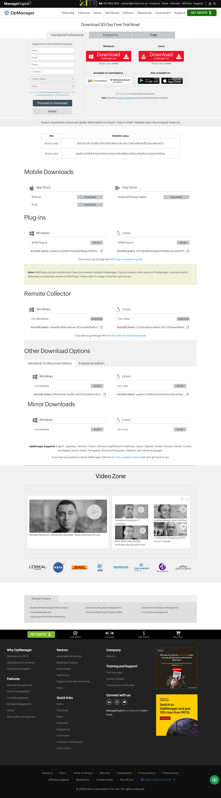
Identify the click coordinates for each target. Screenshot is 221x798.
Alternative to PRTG (18, 656)
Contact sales (105, 780)
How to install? (125, 122)
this (96, 276)
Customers (163, 12)
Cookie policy (170, 773)
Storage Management (19, 704)
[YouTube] (124, 702)
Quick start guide (76, 122)
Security (105, 773)
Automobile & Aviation (69, 656)
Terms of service (83, 773)
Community (63, 735)
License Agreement (43, 95)
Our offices (126, 780)
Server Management (18, 691)
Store (165, 3)
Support (179, 12)
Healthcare (63, 675)
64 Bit (96, 242)
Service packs (160, 122)
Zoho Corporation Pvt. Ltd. (103, 788)
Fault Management (17, 697)
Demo (98, 12)
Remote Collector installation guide (126, 335)
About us (111, 656)
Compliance (124, 773)
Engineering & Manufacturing (73, 681)
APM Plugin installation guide (125, 259)
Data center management (21, 716)
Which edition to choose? (102, 122)
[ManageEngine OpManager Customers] (110, 567)
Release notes (143, 122)
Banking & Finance (67, 662)
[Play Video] (68, 515)
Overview (68, 12)
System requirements (53, 122)
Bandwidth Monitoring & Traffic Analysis (49, 608)
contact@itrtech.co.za (134, 3)
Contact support (115, 678)
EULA (63, 773)
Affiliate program (58, 780)
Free (153, 35)
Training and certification (120, 685)
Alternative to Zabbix (18, 668)
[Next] (187, 499)
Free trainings (114, 672)
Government (64, 668)
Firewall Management (41, 612)
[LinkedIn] (109, 702)
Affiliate (187, 3)
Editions (128, 12)
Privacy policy (147, 773)
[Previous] (182, 499)
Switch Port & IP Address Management (160, 608)
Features (84, 12)
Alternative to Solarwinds (21, 662)
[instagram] (116, 702)
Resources (144, 12)
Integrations (63, 729)
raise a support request (128, 457)
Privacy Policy (62, 95)
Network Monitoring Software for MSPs (105, 612)
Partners (175, 3)
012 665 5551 (109, 3)
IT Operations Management (155, 612)
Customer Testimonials (70, 742)
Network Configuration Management (104, 608)
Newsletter (82, 780)
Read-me (175, 122)
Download (90, 197)
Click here (123, 94)
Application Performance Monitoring (48, 617)
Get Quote (199, 12)
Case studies (64, 748)
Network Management (19, 685)
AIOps (10, 710)
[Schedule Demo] (214, 780)
